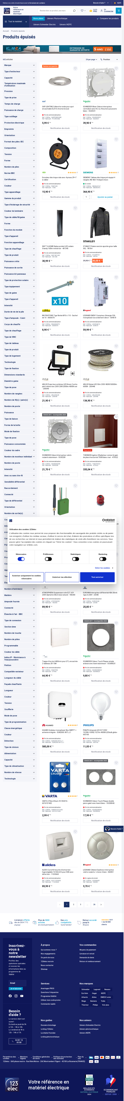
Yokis (103, 1001)
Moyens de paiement (88, 950)
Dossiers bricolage (48, 1025)
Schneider (85, 989)
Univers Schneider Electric (90, 1025)
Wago (83, 1001)
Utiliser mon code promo (51, 1000)
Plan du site (81, 1057)
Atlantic (84, 997)
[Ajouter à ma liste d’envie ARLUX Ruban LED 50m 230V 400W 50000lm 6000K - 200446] (116, 346)
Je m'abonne (15, 988)
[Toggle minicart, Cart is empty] (119, 11)
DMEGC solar (106, 997)
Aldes (94, 997)
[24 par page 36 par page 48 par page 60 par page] (91, 59)
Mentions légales (24, 1057)
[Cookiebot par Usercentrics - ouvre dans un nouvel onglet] (104, 520)
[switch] (48, 559)
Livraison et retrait (87, 954)
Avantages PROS (47, 988)
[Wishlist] (83, 11)
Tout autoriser (97, 577)
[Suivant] (101, 904)
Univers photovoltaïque (89, 1029)
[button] (73, 172)
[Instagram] (16, 996)
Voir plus (105, 1005)
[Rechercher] (74, 10)
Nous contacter (47, 965)
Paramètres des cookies (9, 1057)
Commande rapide (48, 1004)
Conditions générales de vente (41, 1057)
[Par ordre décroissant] (101, 59)
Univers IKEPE (85, 1033)
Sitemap (44, 969)
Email (12, 983)
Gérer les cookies (102, 568)
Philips (95, 1005)
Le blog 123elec (47, 1029)
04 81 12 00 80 (19, 1041)
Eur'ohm (84, 993)
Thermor (85, 1005)
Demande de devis (87, 957)
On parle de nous (47, 957)
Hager (94, 993)
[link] (59, 904)
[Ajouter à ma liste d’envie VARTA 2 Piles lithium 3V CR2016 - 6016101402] (75, 762)
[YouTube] (21, 996)
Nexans (107, 989)
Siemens (93, 1001)
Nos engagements (48, 954)
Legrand (97, 989)
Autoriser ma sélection (62, 577)
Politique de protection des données (62, 1057)
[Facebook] (10, 996)
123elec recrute (47, 961)
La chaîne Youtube (48, 1033)
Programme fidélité (48, 996)
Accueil (6, 31)
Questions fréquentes (49, 992)
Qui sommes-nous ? (49, 950)
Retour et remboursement (90, 961)
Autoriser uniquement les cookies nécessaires (26, 577)
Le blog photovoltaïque (50, 1037)
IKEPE (103, 993)
